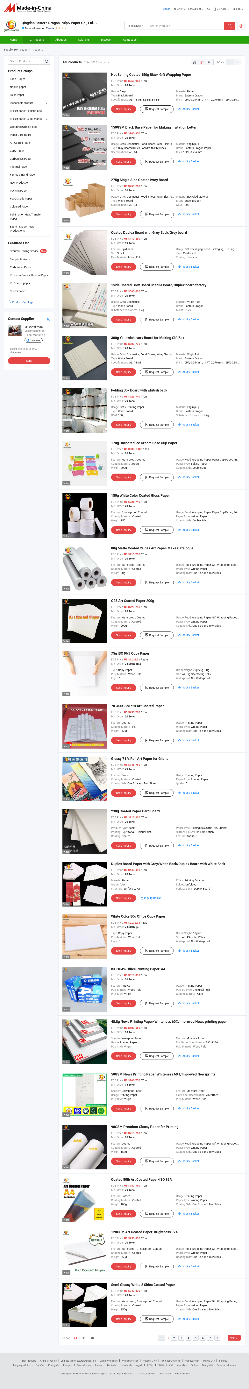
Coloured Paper (19, 206)
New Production (19, 182)
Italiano (99, 1365)
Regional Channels (170, 1360)
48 (92, 1338)
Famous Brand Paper (23, 174)
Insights (223, 1360)
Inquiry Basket (190, 109)
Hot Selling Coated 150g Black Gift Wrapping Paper (151, 75)
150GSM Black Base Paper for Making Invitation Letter (154, 127)
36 (83, 1338)
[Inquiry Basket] (209, 8)
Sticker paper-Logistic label (26, 111)
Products (38, 39)
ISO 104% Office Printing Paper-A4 (138, 969)
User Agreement (146, 1373)
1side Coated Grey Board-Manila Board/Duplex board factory (158, 285)
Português (53, 1365)
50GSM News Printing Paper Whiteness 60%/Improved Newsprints (163, 1074)
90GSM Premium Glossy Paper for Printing (144, 1127)
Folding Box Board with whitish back (139, 390)
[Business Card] (48, 318)
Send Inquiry (123, 109)
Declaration (165, 1373)
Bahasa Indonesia (226, 1365)
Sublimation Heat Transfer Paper (25, 216)
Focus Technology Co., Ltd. (99, 1373)
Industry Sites (149, 1360)
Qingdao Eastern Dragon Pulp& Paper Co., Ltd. (58, 23)
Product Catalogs (22, 302)
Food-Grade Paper (21, 198)
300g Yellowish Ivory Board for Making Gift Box (147, 338)
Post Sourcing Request (241, 26)
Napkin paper (18, 87)
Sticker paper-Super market (26, 119)
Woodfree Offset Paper (24, 127)
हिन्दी (171, 1365)
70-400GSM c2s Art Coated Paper (137, 706)
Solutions (83, 39)
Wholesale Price (130, 1360)
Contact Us (130, 39)
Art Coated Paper (20, 143)
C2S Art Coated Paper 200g (132, 601)
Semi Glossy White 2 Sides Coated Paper (143, 1285)
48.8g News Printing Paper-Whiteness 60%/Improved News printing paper (169, 1021)
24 (75, 1338)
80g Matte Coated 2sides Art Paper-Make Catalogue (152, 548)
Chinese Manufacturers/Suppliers (78, 1360)
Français (67, 1365)
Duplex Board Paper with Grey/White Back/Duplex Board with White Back (168, 864)
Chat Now (35, 340)
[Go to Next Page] (237, 62)
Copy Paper (17, 150)
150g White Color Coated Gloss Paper (140, 495)
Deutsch (111, 1365)
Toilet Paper (17, 95)
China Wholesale (108, 1360)
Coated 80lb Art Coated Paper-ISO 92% (141, 1179)
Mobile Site (209, 1360)
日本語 (161, 1365)
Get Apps (221, 8)
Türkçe (194, 1365)
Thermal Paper (19, 166)
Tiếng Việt (207, 1365)
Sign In (166, 8)
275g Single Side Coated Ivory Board (139, 180)
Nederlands (126, 1365)
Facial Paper (17, 79)
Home (13, 39)
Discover (106, 39)
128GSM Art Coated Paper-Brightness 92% (144, 1232)
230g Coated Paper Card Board (135, 811)
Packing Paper (18, 190)
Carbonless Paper (20, 158)
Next (232, 1338)
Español (40, 1365)
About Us (61, 39)
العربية (139, 1365)
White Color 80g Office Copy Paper (138, 916)
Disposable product (21, 103)
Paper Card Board (21, 135)
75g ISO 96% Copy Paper (130, 653)
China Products (48, 1360)
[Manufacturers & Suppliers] (29, 7)
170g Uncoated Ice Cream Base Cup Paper (144, 443)
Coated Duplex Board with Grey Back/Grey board (149, 232)
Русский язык (83, 1365)
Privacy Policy (182, 1373)
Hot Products (29, 1360)
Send (29, 361)
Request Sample (159, 109)
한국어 (149, 1365)
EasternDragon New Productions (22, 228)
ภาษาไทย (182, 1365)
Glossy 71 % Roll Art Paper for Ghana (139, 759)
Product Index (191, 1360)
